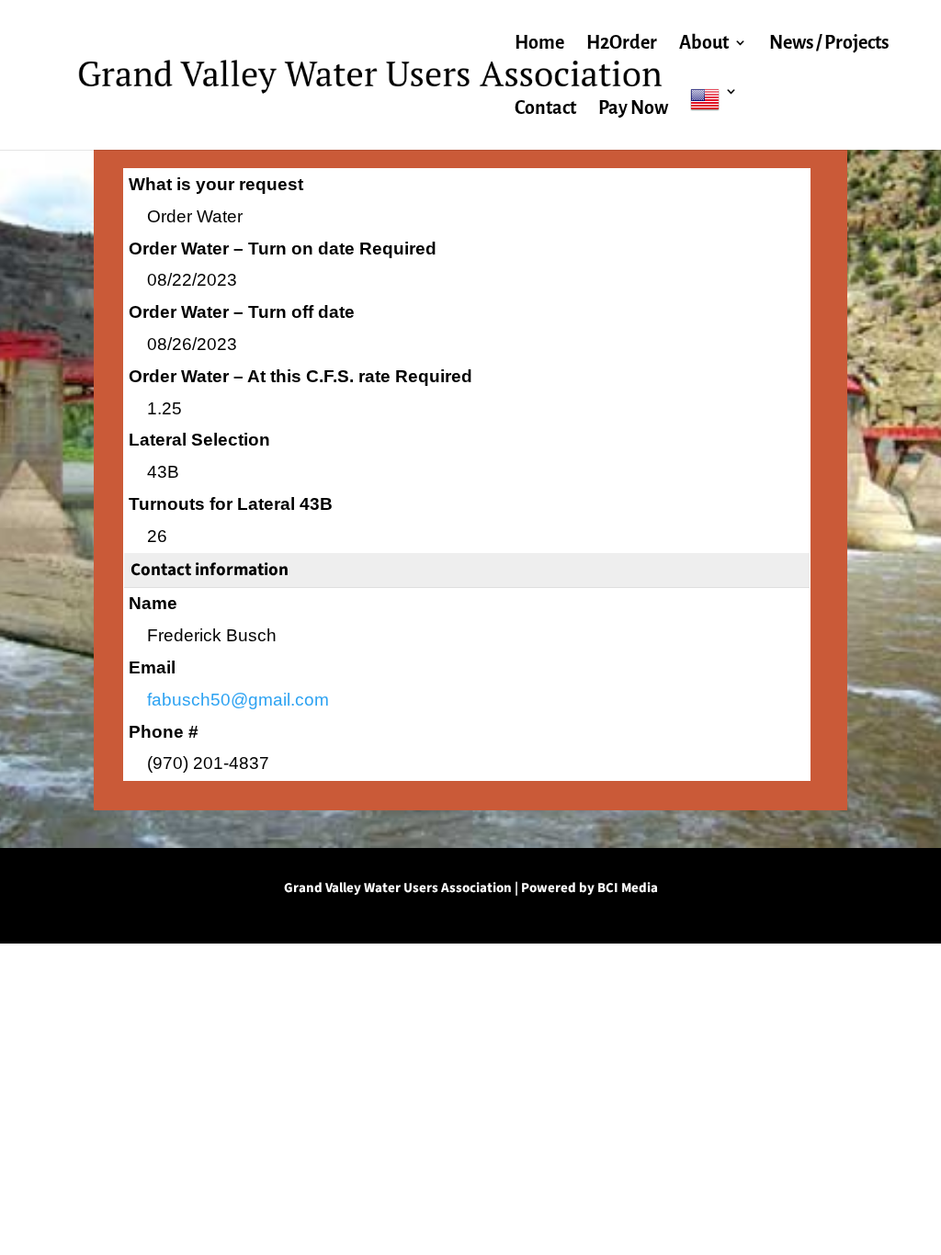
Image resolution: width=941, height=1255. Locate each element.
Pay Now (633, 109)
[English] (714, 117)
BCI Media (627, 888)
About (704, 44)
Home (539, 44)
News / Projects (829, 44)
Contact (545, 109)
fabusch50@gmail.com (238, 699)
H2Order (621, 44)
